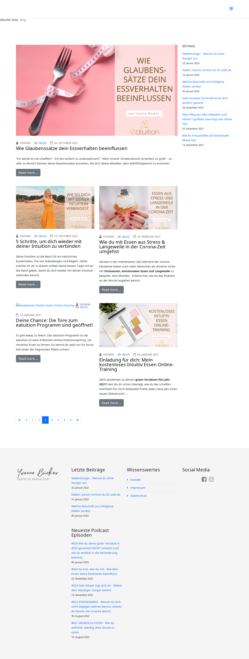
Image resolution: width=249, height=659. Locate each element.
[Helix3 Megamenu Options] (231, 8)
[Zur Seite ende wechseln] (77, 420)
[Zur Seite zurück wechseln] (26, 420)
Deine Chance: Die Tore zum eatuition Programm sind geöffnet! (54, 322)
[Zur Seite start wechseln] (19, 420)
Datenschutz (138, 496)
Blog (42, 143)
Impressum (138, 488)
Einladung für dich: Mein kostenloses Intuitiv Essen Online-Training (136, 364)
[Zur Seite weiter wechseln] (71, 420)
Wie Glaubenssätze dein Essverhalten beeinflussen (71, 148)
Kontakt (135, 480)
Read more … (28, 172)
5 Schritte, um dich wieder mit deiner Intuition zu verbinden (49, 243)
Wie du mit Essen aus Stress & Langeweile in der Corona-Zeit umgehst (132, 246)
